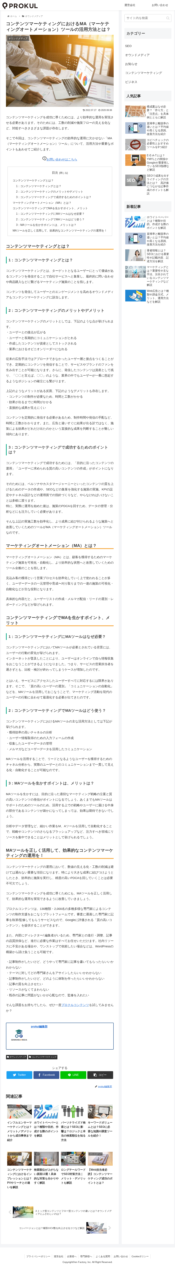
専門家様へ (86, 1256)
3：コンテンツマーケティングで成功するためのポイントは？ (53, 197)
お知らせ (131, 64)
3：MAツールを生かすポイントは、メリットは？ (46, 224)
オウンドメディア (18, 1057)
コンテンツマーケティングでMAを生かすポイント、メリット (50, 208)
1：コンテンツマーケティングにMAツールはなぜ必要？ (50, 213)
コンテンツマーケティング (44, 1057)
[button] (168, 18)
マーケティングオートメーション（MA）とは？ (42, 202)
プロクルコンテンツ (75, 1005)
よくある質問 (103, 1256)
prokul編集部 (39, 1026)
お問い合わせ (121, 1256)
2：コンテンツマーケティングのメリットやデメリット (49, 191)
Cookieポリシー (140, 1256)
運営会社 (58, 1256)
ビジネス (131, 82)
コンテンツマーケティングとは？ (33, 180)
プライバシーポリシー (38, 1256)
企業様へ (72, 1256)
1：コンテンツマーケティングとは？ (38, 186)
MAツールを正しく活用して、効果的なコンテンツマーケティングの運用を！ (60, 230)
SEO (128, 46)
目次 (55, 172)
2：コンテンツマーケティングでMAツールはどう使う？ (50, 219)
